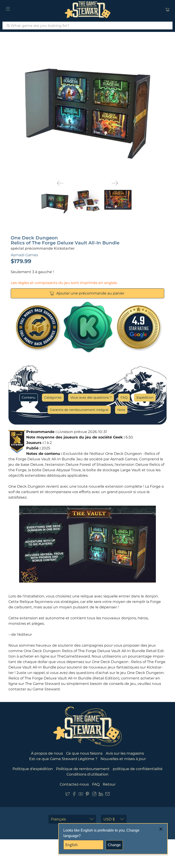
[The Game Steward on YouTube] (81, 795)
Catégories (53, 397)
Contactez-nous (74, 784)
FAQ (124, 397)
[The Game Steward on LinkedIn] (101, 795)
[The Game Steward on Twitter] (67, 795)
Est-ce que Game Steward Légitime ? (63, 759)
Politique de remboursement (83, 769)
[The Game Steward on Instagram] (94, 795)
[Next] (114, 183)
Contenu (28, 397)
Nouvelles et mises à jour (123, 759)
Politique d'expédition (33, 769)
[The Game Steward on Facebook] (74, 795)
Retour (109, 784)
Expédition (144, 397)
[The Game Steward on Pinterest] (87, 795)
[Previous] (60, 183)
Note (121, 410)
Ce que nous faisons (84, 753)
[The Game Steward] (87, 9)
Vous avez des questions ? (91, 397)
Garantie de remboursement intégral (79, 410)
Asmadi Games (24, 255)
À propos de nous (47, 753)
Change (114, 845)
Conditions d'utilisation (87, 774)
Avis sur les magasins (125, 753)
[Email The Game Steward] (107, 795)
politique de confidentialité (137, 769)
